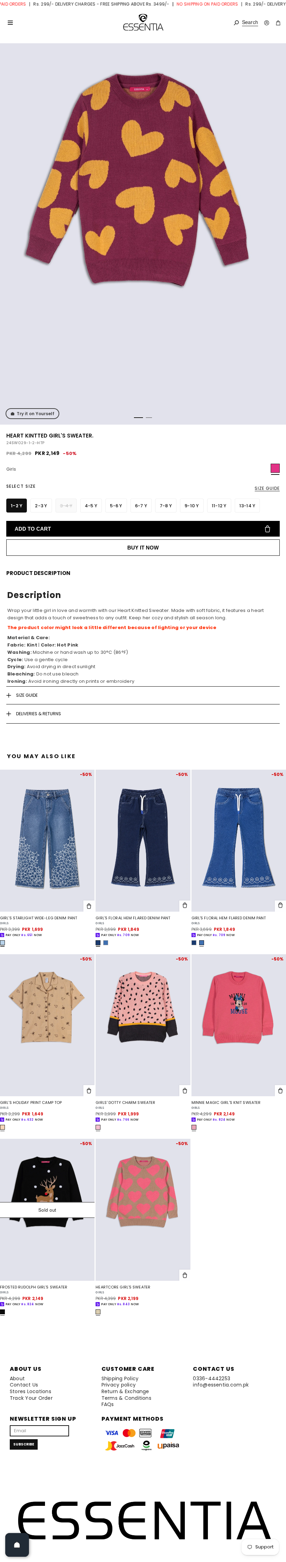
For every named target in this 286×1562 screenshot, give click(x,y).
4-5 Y (91, 505)
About (17, 1378)
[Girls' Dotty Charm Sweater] (143, 1025)
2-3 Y (41, 505)
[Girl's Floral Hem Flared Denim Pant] (143, 841)
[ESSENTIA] (143, 23)
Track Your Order (31, 1398)
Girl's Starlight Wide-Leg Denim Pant (38, 918)
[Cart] (278, 23)
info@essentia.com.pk (221, 1384)
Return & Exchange (125, 1391)
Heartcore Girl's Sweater (123, 1287)
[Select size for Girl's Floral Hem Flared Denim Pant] (184, 906)
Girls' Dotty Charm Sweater (125, 1102)
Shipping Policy (120, 1378)
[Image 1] (138, 417)
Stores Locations (30, 1391)
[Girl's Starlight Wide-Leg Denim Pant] (47, 841)
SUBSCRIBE (23, 1444)
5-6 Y (116, 505)
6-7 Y (141, 505)
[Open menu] (10, 22)
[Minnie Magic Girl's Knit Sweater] (238, 1025)
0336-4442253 (211, 1378)
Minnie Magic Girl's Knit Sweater (226, 1102)
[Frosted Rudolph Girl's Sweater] (47, 1210)
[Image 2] (149, 417)
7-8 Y (166, 505)
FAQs (107, 1404)
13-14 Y (247, 505)
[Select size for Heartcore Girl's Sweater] (184, 1275)
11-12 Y (219, 505)
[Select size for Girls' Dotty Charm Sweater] (184, 1090)
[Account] (267, 23)
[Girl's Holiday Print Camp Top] (47, 1025)
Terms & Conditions (126, 1398)
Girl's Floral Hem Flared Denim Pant (133, 918)
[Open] (17, 1545)
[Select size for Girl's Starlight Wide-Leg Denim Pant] (89, 906)
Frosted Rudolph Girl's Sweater (33, 1287)
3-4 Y (66, 505)
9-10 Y (192, 505)
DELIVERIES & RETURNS (38, 714)
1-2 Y (16, 505)
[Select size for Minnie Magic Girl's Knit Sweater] (280, 1090)
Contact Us (24, 1384)
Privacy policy (118, 1384)
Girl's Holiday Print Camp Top (31, 1102)
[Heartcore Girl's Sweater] (143, 1210)
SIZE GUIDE (267, 488)
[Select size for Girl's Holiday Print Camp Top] (89, 1090)
